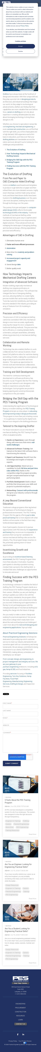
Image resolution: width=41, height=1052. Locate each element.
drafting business (19, 198)
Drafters (6, 94)
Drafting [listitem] (26, 821)
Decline (20, 51)
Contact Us (20, 1024)
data (18, 264)
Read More (32, 834)
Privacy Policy (24, 26)
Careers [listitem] (8, 824)
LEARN (20, 1020)
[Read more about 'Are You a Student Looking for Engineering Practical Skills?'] (20, 913)
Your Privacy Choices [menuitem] (24, 1041)
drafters (13, 185)
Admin (7, 806)
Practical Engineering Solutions (23, 632)
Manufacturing (17, 681)
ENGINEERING (20, 1004)
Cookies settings (20, 41)
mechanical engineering (24, 127)
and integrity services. (27, 662)
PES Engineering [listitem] (22, 827)
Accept (20, 46)
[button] (38, 3)
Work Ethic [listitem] (9, 827)
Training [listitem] (26, 891)
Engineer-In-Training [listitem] (13, 821)
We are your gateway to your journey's (20, 664)
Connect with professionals (27, 490)
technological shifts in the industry (15, 213)
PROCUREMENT (20, 1008)
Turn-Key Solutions (19, 676)
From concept (8, 659)
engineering (14, 667)
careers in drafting (13, 112)
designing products (28, 99)
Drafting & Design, (17, 684)
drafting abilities (9, 139)
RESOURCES (20, 1016)
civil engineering (9, 127)
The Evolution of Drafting (16, 150)
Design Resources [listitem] (12, 885)
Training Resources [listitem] (12, 830)
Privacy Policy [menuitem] (13, 1041)
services (13, 674)
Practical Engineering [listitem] (21, 824)
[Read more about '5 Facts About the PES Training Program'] (20, 784)
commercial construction (16, 129)
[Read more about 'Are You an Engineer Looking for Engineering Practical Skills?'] (20, 848)
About (6, 632)
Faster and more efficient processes (20, 244)
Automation (11, 248)
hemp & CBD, (11, 669)
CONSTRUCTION (20, 1012)
